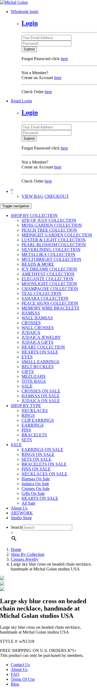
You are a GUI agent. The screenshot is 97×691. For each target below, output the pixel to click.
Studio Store (21, 517)
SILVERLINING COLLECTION (51, 249)
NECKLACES (35, 410)
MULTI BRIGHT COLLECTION (51, 259)
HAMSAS (31, 313)
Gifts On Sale (33, 493)
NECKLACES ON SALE (44, 474)
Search (16, 527)
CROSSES (31, 322)
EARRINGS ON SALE (42, 449)
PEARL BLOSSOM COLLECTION (54, 244)
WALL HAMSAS (37, 318)
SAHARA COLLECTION (45, 298)
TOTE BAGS (34, 381)
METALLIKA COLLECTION (48, 254)
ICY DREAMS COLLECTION (49, 269)
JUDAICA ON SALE (41, 400)
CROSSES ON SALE (41, 391)
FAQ (15, 674)
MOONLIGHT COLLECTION (49, 283)
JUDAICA (31, 332)
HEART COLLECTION (43, 347)
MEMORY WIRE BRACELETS (50, 308)
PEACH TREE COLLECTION (49, 230)
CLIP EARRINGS (38, 420)
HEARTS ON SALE (40, 352)
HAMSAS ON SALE (41, 396)
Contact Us (20, 664)
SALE (27, 386)
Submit (29, 49)
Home (16, 549)
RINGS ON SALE (38, 454)
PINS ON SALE (36, 469)
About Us (19, 508)
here (64, 58)
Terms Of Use (23, 679)
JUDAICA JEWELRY (41, 337)
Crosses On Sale (36, 488)
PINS (26, 430)
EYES (27, 357)
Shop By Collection (27, 554)
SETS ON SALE (36, 459)
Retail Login (21, 101)
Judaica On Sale (35, 483)
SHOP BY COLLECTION (34, 215)
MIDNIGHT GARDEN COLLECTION (57, 235)
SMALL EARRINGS (40, 361)
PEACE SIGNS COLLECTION (50, 303)
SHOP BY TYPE (26, 405)
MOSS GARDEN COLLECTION (52, 225)
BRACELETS (34, 435)
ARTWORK (22, 513)
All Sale (28, 503)
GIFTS (28, 371)
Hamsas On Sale (36, 478)
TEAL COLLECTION (41, 293)
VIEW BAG (32, 196)
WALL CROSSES (38, 327)
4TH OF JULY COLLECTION (49, 220)
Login (30, 23)
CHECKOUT (56, 196)
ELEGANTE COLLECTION (48, 279)
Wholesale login (24, 11)
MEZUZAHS (34, 376)
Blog (15, 684)
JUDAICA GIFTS (37, 342)
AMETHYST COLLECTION (48, 274)
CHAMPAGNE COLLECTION (50, 288)
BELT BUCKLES (38, 366)
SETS (27, 439)
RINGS (28, 415)
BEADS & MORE (38, 264)
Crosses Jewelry (24, 559)
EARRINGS (33, 425)
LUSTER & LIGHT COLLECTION (54, 240)
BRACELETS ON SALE (44, 464)
